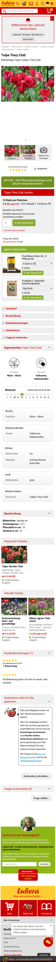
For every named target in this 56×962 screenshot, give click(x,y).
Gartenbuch (46, 913)
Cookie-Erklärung (11, 946)
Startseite (5, 47)
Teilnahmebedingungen (31, 760)
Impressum (9, 934)
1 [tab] (25, 140)
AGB (6, 942)
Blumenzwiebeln (32, 47)
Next (50, 606)
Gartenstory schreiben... (37, 776)
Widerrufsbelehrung (13, 951)
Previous (5, 606)
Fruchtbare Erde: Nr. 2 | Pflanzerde (34, 257)
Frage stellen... (41, 798)
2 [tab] (29, 140)
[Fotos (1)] (11, 152)
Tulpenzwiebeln (23, 49)
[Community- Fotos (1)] (27, 152)
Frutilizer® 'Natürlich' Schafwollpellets (33, 282)
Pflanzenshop (17, 47)
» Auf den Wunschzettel (14, 230)
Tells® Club (28, 913)
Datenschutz (9, 938)
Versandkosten (10, 241)
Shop (9, 913)
